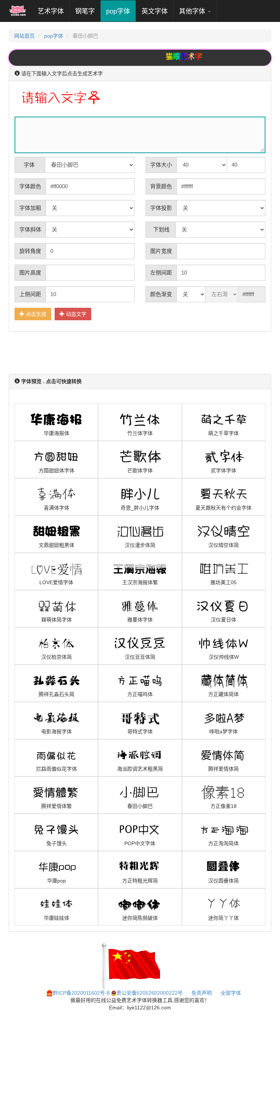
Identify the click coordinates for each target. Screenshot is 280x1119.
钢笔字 (85, 11)
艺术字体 (53, 11)
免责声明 (201, 993)
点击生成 (35, 314)
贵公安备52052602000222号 (149, 993)
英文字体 (154, 11)
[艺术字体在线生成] (17, 11)
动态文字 (75, 314)
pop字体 (118, 11)
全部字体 (231, 993)
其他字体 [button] (193, 11)
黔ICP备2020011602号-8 (81, 993)
